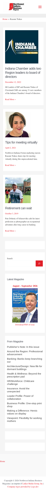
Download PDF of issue (25, 324)
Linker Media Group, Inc (32, 483)
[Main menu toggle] (40, 6)
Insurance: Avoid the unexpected (18, 390)
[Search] (39, 263)
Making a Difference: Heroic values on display (22, 412)
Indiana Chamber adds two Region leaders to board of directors (23, 73)
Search (10, 258)
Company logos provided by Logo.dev (23, 486)
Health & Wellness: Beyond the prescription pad (24, 375)
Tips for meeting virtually (21, 142)
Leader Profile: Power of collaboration (20, 397)
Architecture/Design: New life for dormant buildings (24, 368)
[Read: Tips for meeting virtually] (18, 124)
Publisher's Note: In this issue (23, 347)
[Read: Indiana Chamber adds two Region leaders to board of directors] (21, 46)
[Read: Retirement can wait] (18, 190)
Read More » (10, 99)
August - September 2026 (25, 285)
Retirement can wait (18, 208)
